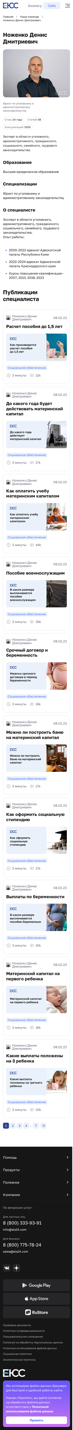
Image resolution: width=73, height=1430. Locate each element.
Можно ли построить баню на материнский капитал (34, 735)
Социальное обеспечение (27, 368)
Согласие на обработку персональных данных (33, 1342)
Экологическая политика (19, 1359)
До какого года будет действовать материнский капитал (34, 408)
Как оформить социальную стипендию (35, 817)
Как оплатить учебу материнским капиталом (32, 493)
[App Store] (36, 1299)
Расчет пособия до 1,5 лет (34, 326)
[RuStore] (36, 1312)
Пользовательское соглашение (23, 1336)
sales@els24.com (15, 1251)
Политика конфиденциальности (24, 1330)
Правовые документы (17, 1325)
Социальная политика (17, 1353)
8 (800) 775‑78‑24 (22, 1244)
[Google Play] (36, 1285)
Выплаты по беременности (35, 896)
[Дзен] (16, 1268)
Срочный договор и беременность (27, 652)
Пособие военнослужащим (35, 572)
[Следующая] (43, 1126)
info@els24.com (14, 1229)
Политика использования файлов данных (30, 1348)
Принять (36, 1420)
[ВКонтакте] (6, 1268)
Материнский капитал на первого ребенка (33, 976)
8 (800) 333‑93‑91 (22, 1222)
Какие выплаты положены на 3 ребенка (34, 1058)
